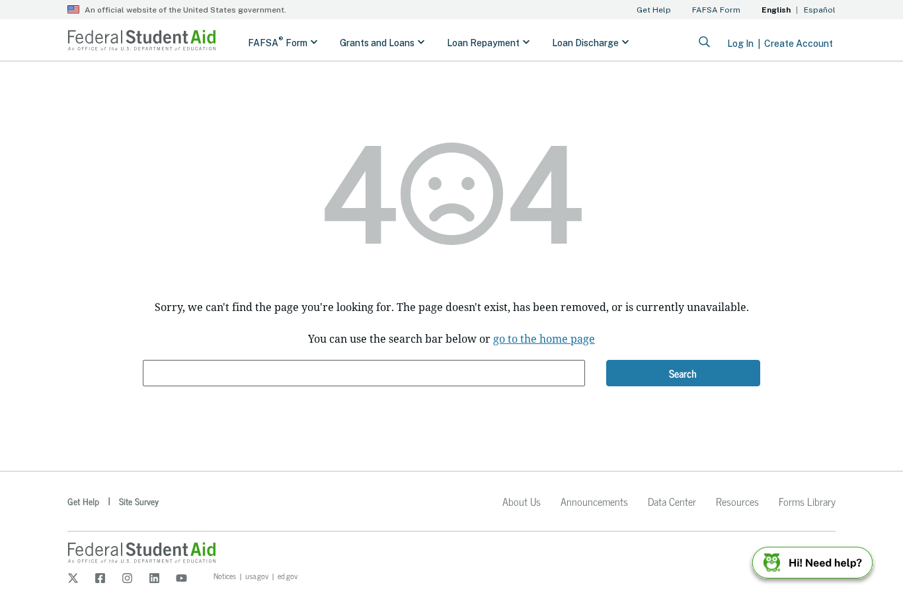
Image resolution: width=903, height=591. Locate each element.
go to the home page (544, 338)
